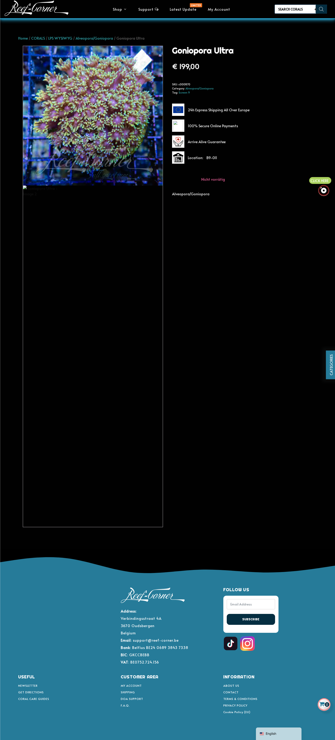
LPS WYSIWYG (60, 38)
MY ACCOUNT (131, 686)
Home (23, 38)
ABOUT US (231, 686)
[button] (120, 9)
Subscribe (251, 619)
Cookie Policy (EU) (236, 712)
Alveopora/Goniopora (94, 38)
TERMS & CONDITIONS (240, 699)
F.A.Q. (125, 705)
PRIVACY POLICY (235, 705)
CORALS (38, 38)
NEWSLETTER (28, 686)
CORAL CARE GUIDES (33, 699)
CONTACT (231, 692)
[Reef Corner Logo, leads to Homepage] (36, 9)
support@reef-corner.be (156, 640)
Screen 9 (184, 92)
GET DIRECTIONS (31, 692)
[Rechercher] (321, 9)
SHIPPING (128, 692)
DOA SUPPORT (132, 699)
